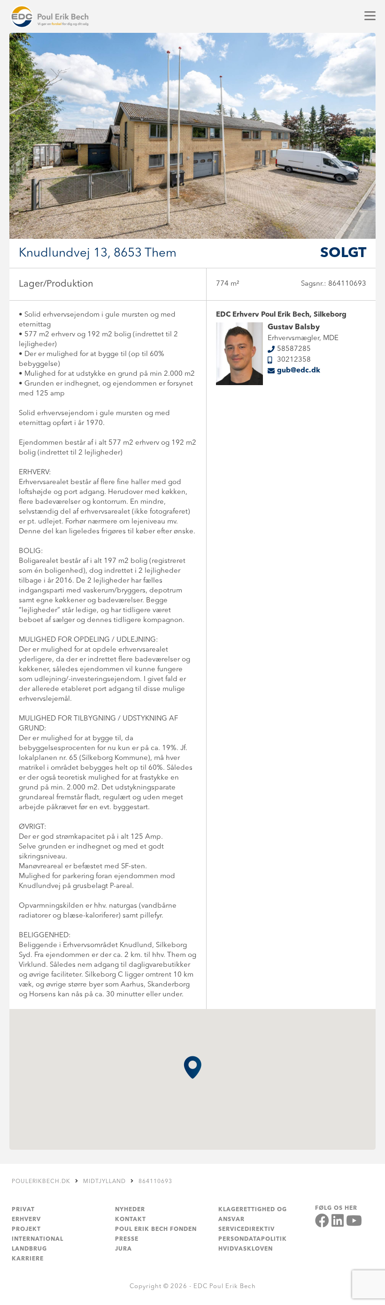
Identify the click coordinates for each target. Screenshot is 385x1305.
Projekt (26, 1229)
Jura (123, 1249)
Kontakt (130, 1219)
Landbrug (29, 1249)
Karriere (28, 1259)
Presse (127, 1239)
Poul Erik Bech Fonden (156, 1229)
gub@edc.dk (298, 370)
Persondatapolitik (252, 1239)
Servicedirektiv (246, 1229)
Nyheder (130, 1210)
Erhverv (26, 1219)
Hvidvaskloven (245, 1249)
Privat (23, 1210)
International (37, 1239)
